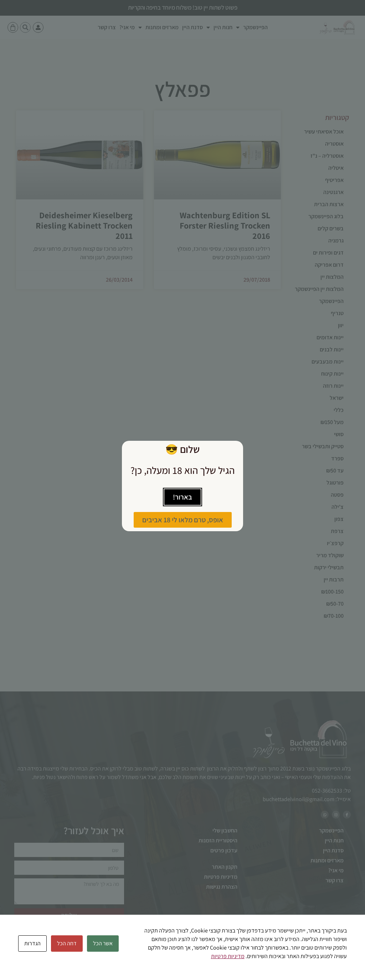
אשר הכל (103, 943)
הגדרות (32, 943)
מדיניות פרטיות (228, 956)
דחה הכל (67, 943)
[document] (182, 486)
